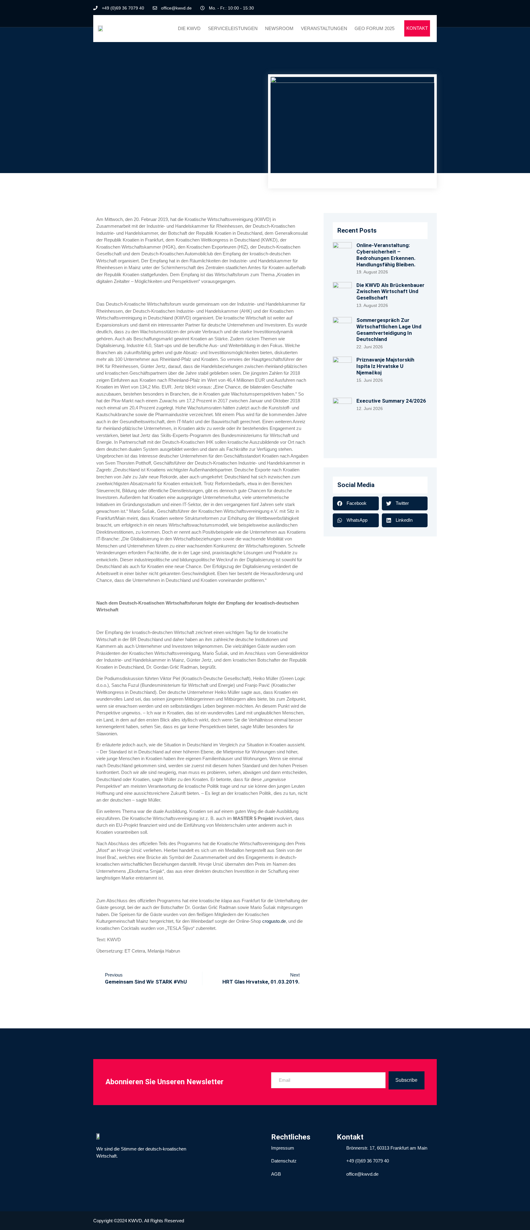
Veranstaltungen (324, 28)
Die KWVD (189, 28)
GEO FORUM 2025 (374, 28)
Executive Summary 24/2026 (391, 401)
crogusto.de (274, 921)
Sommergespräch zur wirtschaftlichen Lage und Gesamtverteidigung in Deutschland (388, 329)
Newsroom (279, 28)
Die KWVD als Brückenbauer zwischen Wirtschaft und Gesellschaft (390, 291)
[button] (356, 503)
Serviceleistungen (233, 28)
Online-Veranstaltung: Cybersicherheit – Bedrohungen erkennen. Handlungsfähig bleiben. (386, 254)
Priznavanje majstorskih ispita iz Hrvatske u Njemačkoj (385, 366)
